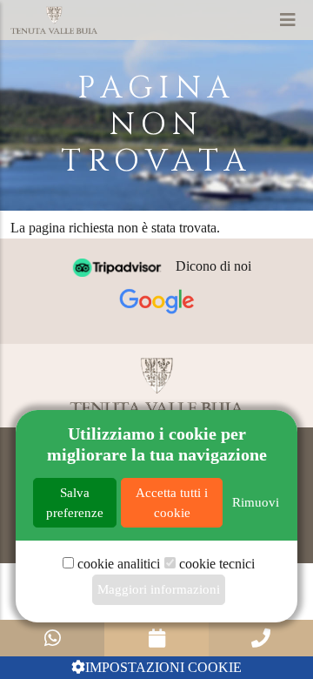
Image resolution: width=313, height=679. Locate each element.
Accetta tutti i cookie (172, 503)
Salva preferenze (74, 503)
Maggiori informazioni (158, 589)
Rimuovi (255, 502)
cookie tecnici (217, 563)
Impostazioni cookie (163, 667)
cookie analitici (118, 563)
